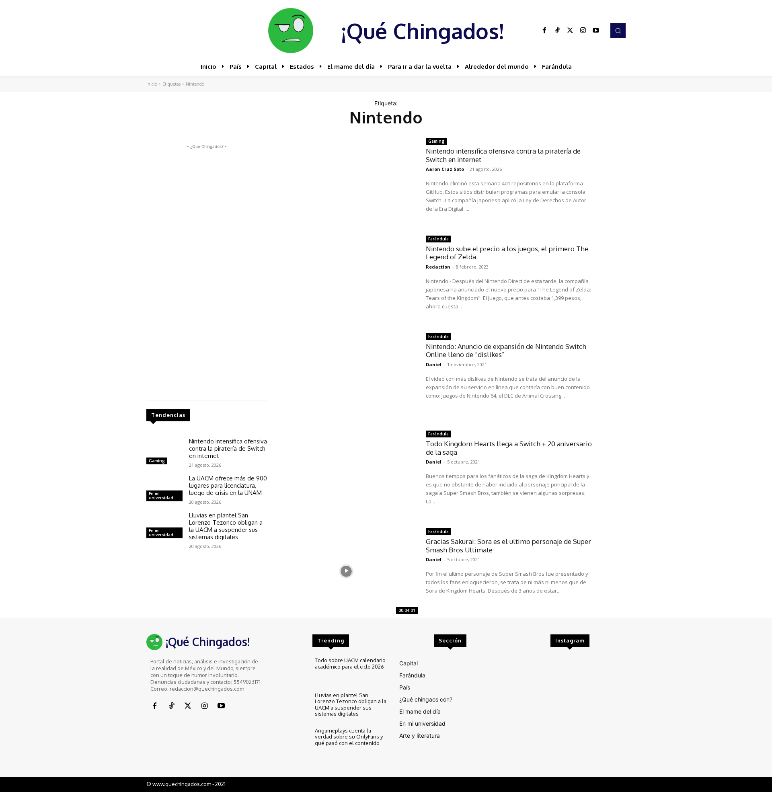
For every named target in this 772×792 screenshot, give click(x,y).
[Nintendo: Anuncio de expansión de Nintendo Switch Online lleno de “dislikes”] (346, 376)
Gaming (157, 461)
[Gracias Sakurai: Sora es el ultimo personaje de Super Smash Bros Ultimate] (346, 571)
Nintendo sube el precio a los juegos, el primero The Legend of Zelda (507, 252)
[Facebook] (544, 30)
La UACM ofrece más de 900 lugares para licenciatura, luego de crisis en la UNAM (228, 485)
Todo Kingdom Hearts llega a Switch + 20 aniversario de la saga (509, 447)
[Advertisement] (206, 271)
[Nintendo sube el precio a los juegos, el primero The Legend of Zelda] (346, 278)
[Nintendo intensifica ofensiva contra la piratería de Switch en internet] (164, 452)
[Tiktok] (557, 30)
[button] (618, 30)
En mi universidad (161, 496)
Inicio (151, 84)
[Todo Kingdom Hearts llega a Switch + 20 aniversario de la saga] (346, 473)
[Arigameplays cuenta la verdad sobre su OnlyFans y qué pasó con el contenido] (291, 741)
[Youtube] (595, 30)
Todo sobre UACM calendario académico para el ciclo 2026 (350, 663)
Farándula (438, 239)
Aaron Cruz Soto (445, 169)
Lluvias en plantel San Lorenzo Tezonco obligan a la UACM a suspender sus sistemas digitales (226, 526)
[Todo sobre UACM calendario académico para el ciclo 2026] (291, 670)
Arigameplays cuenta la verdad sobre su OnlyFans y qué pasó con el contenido (349, 736)
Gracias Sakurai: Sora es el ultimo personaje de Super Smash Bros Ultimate (508, 545)
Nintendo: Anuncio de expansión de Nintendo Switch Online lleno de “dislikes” (506, 350)
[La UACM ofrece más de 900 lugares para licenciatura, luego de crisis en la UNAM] (164, 489)
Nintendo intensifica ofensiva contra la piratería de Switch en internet (228, 448)
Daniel (433, 364)
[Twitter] (570, 30)
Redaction (438, 267)
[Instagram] (583, 30)
